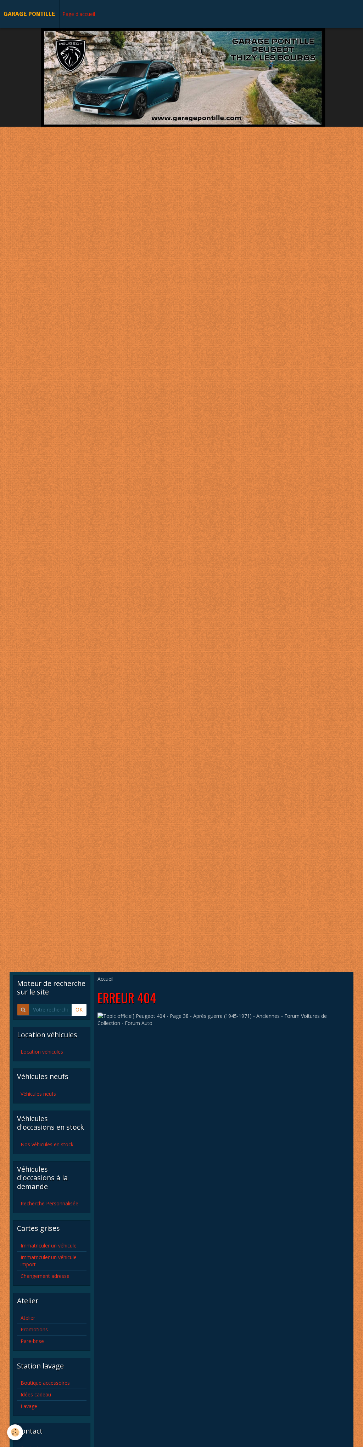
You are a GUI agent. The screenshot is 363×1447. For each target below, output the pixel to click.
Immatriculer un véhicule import (49, 1261)
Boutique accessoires (45, 1382)
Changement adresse (45, 1276)
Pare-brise (32, 1341)
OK (79, 1009)
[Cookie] (15, 1432)
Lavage (29, 1406)
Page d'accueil (78, 14)
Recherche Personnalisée (49, 1203)
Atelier (28, 1317)
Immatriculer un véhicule (49, 1245)
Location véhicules (42, 1051)
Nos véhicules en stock (47, 1144)
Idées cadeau (36, 1394)
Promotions (34, 1329)
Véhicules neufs (38, 1093)
